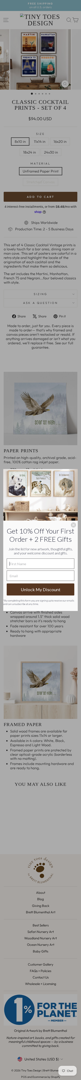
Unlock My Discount (40, 589)
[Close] (73, 525)
